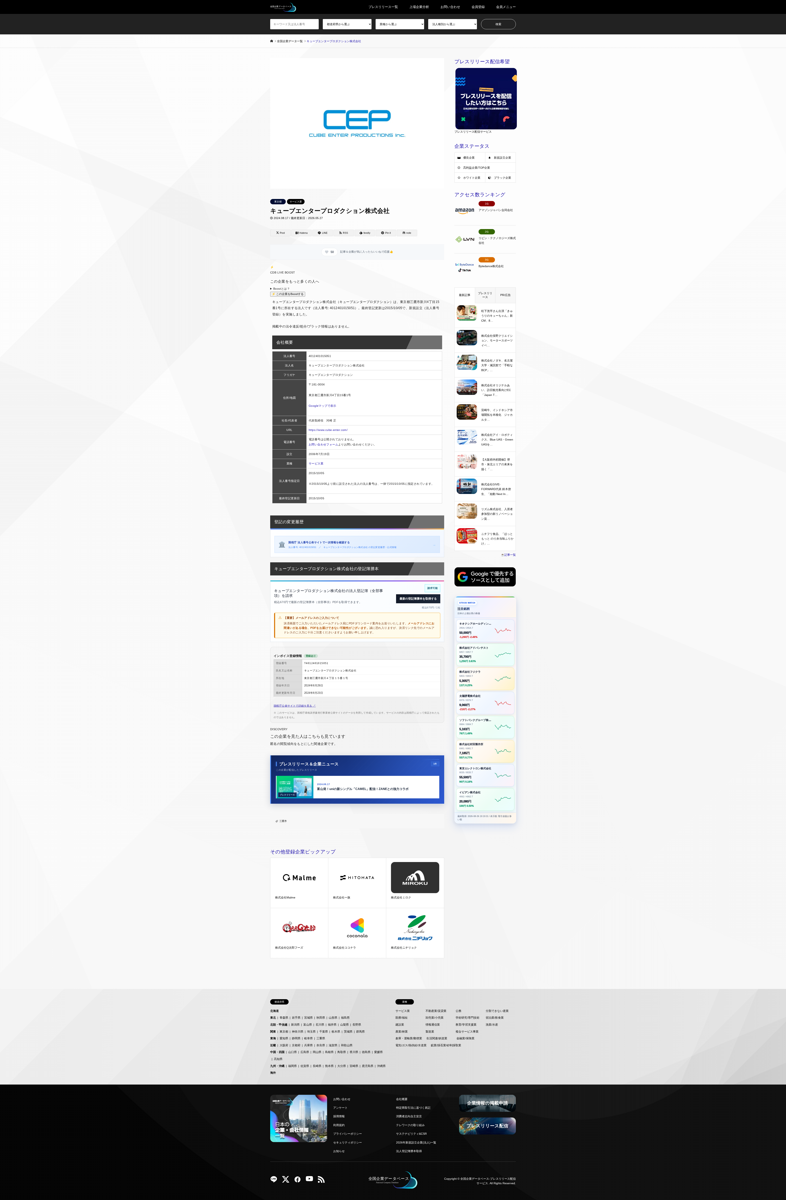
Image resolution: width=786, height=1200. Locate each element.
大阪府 (284, 1045)
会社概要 (402, 1099)
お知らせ (339, 1151)
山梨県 (344, 1024)
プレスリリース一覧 (383, 7)
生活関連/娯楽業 (436, 1038)
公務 (458, 1010)
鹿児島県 (367, 1066)
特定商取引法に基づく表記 (413, 1107)
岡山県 (317, 1052)
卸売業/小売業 (435, 1017)
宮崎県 (354, 1066)
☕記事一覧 (508, 554)
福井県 (332, 1024)
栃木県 (336, 1031)
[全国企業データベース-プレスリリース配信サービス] (283, 7)
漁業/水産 (492, 1024)
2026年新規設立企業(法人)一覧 (416, 1142)
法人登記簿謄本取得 (409, 1151)
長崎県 (317, 1066)
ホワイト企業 (471, 177)
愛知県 (284, 1038)
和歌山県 (346, 1045)
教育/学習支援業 (466, 1024)
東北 (273, 1017)
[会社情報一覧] (298, 1118)
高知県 (278, 1059)
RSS (323, 1181)
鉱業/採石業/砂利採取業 (446, 1045)
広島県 (304, 1052)
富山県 (307, 1024)
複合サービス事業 (467, 1031)
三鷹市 (283, 821)
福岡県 (292, 1066)
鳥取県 (341, 1052)
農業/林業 (401, 1031)
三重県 (320, 1038)
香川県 (354, 1052)
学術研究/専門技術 (467, 1017)
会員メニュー (506, 7)
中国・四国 (277, 1052)
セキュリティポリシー (347, 1142)
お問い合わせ (450, 7)
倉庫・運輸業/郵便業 (408, 1038)
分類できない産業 (497, 1010)
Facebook (299, 1181)
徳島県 (366, 1052)
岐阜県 (308, 1038)
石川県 (320, 1024)
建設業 (399, 1024)
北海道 (274, 1010)
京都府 (296, 1045)
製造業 (430, 1031)
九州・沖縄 (277, 1066)
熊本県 (329, 1066)
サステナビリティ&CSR (411, 1133)
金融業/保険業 (465, 1038)
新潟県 (295, 1024)
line (275, 1181)
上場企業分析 (419, 7)
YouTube (311, 1181)
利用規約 (339, 1125)
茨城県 (348, 1031)
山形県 (333, 1017)
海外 (273, 1072)
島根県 (329, 1052)
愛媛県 (378, 1052)
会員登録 (478, 7)
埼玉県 (311, 1031)
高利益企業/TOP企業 (476, 167)
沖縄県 (381, 1066)
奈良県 (320, 1045)
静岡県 (296, 1038)
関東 (273, 1031)
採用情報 (339, 1116)
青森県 (284, 1017)
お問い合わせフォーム (323, 444)
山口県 (292, 1052)
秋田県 (320, 1017)
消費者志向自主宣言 (409, 1116)
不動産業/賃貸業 (436, 1010)
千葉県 (323, 1031)
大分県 (341, 1066)
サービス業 (296, 201)
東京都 (278, 201)
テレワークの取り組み (410, 1125)
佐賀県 (304, 1066)
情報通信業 (433, 1024)
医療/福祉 (401, 1017)
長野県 (356, 1024)
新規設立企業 (502, 157)
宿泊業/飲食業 (495, 1017)
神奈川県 (297, 1031)
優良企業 (469, 157)
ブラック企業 (502, 177)
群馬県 (360, 1031)
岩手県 (296, 1017)
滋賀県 (333, 1045)
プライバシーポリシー (347, 1133)
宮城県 (308, 1017)
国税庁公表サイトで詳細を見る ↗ (295, 705)
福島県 (345, 1017)
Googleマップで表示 (322, 405)
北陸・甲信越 (278, 1024)
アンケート (340, 1107)
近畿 (273, 1045)
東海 (273, 1038)
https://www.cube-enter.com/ (328, 430)
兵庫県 (308, 1045)
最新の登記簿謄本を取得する (418, 598)
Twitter (287, 1181)
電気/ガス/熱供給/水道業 (411, 1045)
